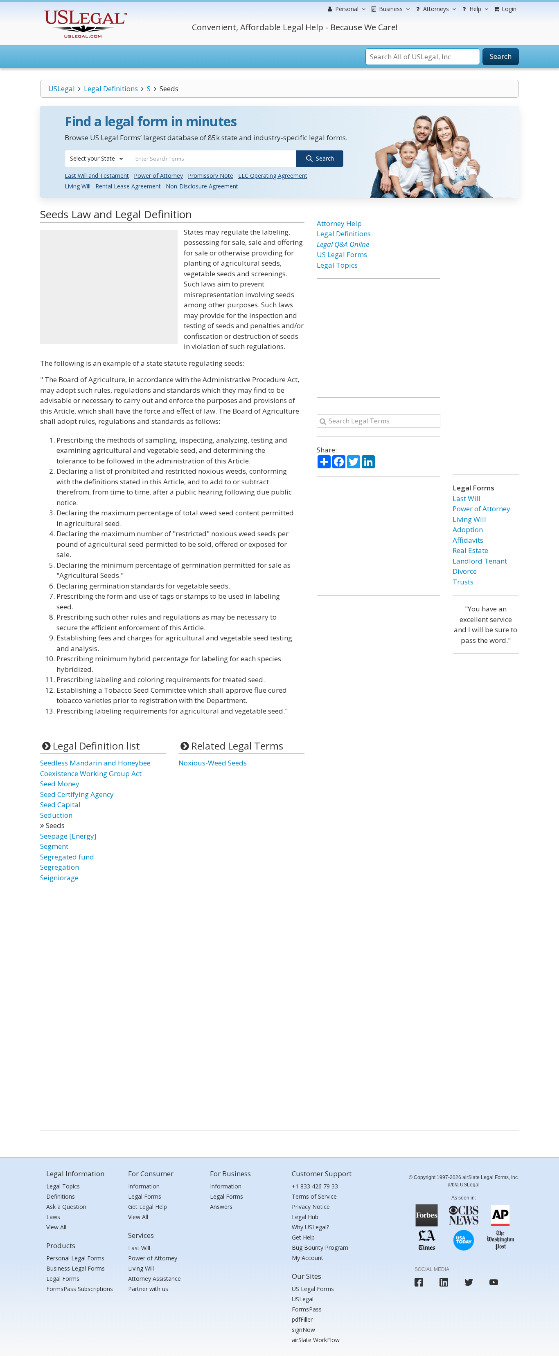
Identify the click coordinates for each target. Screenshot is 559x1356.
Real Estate (470, 550)
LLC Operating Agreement (272, 175)
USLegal (61, 88)
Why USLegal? (310, 1227)
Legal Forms (62, 1278)
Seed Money (59, 783)
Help (474, 9)
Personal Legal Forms (75, 1258)
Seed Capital (60, 804)
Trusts (463, 581)
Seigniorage (59, 877)
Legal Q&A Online (343, 244)
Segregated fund (67, 856)
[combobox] (97, 158)
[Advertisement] (109, 287)
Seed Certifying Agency (77, 794)
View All (56, 1227)
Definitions (60, 1196)
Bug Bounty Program (320, 1247)
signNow (303, 1330)
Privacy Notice (311, 1207)
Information (144, 1186)
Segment (54, 846)
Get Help (303, 1237)
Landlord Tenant (480, 561)
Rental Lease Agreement (128, 186)
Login (508, 9)
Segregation (59, 867)
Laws (53, 1217)
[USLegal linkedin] (444, 1282)
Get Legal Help (147, 1207)
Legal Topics (337, 265)
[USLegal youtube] (493, 1282)
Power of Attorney (158, 175)
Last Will (466, 498)
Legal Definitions (111, 88)
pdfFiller (302, 1319)
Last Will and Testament (97, 175)
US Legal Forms (342, 254)
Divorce (465, 571)
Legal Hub (305, 1217)
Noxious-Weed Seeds (212, 763)
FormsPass (307, 1309)
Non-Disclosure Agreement (202, 186)
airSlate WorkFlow (316, 1340)
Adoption (468, 529)
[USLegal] (84, 11)
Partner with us (148, 1289)
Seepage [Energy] (68, 836)
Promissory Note (210, 175)
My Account (307, 1258)
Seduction (56, 815)
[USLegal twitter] (468, 1282)
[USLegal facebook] (419, 1282)
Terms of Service (314, 1196)
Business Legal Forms (75, 1268)
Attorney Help (339, 223)
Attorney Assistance (154, 1278)
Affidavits (468, 540)
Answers (221, 1207)
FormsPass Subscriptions (79, 1289)
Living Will (77, 186)
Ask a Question (66, 1207)
